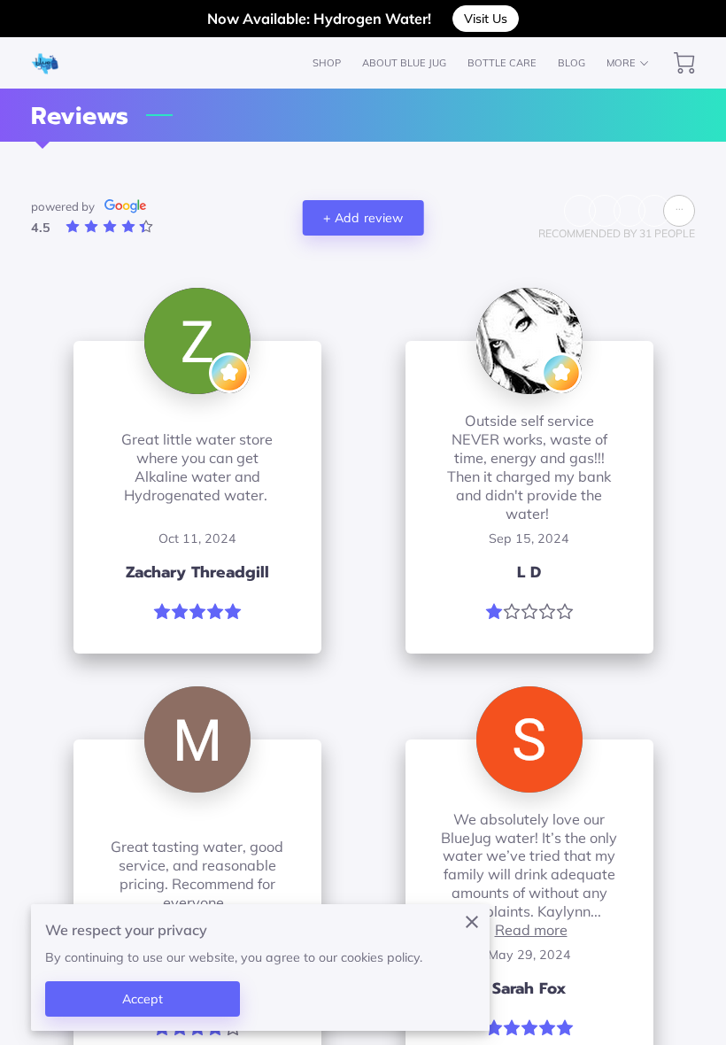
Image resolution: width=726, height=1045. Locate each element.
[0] (684, 63)
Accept (143, 999)
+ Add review (363, 218)
